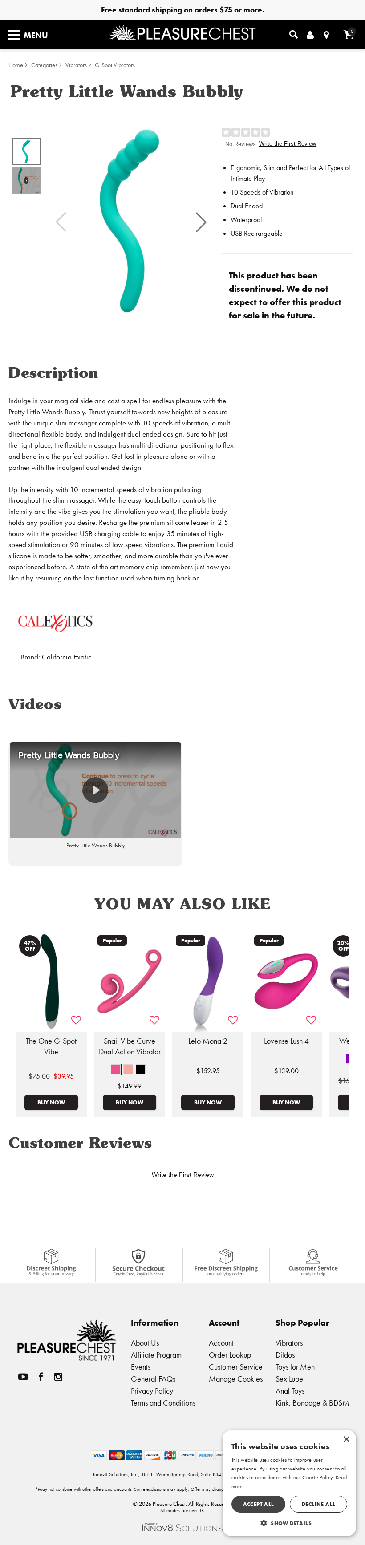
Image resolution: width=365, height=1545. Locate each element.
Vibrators (76, 65)
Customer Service (236, 1366)
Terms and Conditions (163, 1402)
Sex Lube (289, 1378)
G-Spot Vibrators (115, 65)
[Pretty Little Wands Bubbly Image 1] (131, 222)
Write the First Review (287, 143)
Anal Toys (290, 1390)
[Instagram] (58, 1376)
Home (15, 65)
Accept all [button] (258, 1504)
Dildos (285, 1354)
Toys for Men (295, 1366)
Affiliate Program (156, 1354)
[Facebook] (41, 1376)
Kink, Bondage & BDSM (312, 1402)
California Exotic (66, 657)
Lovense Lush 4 (286, 1041)
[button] (201, 222)
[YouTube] (23, 1376)
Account (221, 1342)
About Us (145, 1342)
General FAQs (153, 1378)
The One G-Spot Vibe (51, 1046)
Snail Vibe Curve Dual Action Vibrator (130, 1046)
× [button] (346, 1439)
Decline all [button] (318, 1504)
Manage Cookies (236, 1378)
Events (140, 1366)
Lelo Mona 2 (207, 1041)
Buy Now (51, 1102)
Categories (44, 65)
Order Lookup (230, 1354)
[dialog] (289, 1483)
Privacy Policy (152, 1390)
